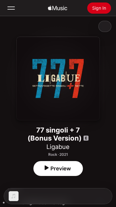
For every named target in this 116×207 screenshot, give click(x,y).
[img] (57, 8)
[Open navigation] (11, 8)
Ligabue (58, 147)
